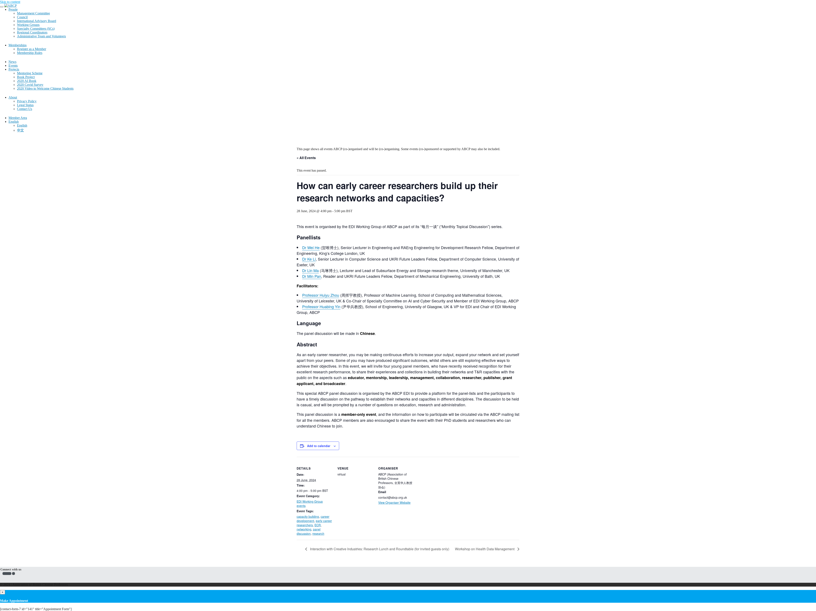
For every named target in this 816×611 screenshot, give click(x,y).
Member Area (17, 118)
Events (13, 65)
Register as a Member (31, 49)
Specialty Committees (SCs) (36, 28)
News (12, 61)
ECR (317, 525)
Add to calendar (318, 446)
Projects (13, 69)
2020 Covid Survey (30, 84)
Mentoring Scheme (29, 73)
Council (22, 17)
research (318, 533)
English (13, 121)
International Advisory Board (36, 21)
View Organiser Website (394, 502)
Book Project (26, 77)
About (12, 97)
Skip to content (10, 2)
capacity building (308, 516)
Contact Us (24, 109)
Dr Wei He (311, 247)
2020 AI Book (26, 81)
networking (304, 529)
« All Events (306, 157)
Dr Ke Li (309, 259)
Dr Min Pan (311, 276)
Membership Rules (29, 53)
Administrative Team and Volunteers (41, 36)
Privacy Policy (27, 101)
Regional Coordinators (32, 32)
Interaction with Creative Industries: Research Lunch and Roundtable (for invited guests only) (379, 548)
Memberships (17, 45)
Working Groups (28, 25)
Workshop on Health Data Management (485, 548)
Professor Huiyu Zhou (320, 295)
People (13, 9)
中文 (20, 130)
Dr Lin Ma (310, 270)
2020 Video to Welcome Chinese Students (45, 88)
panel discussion (308, 531)
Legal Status (25, 105)
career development (313, 518)
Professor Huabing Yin (321, 306)
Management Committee (33, 13)
